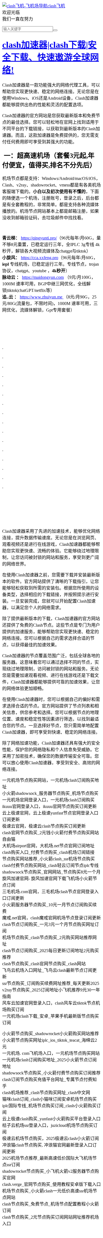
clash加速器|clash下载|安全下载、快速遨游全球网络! (50, 57)
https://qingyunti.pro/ (39, 238)
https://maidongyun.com (43, 277)
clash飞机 (56, 6)
